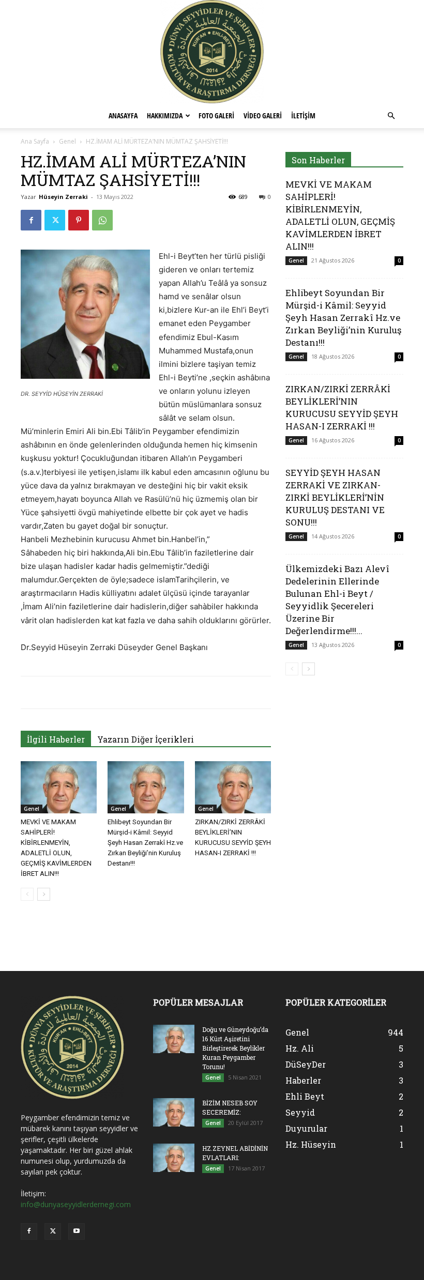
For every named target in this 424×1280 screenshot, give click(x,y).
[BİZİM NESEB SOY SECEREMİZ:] (173, 1112)
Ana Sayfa (35, 141)
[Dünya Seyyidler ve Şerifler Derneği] (212, 51)
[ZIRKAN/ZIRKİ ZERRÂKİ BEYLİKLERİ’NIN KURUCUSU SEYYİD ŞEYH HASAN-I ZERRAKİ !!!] (233, 787)
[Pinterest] (78, 220)
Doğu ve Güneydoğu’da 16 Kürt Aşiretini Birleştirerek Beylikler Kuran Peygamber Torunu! (235, 1048)
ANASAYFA (123, 115)
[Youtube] (76, 1231)
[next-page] (43, 894)
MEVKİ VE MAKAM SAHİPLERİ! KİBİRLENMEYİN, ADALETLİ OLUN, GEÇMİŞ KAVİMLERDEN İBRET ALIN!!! (340, 215)
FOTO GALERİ (216, 115)
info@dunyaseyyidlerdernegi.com (76, 1204)
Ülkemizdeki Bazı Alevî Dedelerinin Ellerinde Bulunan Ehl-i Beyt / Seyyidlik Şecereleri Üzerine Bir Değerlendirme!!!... (337, 600)
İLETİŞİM (303, 115)
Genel (67, 141)
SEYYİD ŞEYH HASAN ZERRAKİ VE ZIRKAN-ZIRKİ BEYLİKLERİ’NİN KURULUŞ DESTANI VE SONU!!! (335, 497)
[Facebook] (31, 220)
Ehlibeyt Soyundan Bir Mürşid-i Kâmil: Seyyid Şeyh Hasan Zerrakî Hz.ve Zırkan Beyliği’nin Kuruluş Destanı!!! (145, 842)
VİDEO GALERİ (263, 115)
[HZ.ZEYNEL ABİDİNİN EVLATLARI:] (173, 1158)
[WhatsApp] (102, 220)
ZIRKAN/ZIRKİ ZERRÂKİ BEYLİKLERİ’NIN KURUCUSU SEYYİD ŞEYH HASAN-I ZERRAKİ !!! (341, 407)
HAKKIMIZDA (165, 115)
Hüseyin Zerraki (63, 197)
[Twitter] (54, 220)
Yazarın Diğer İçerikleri (145, 739)
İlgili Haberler (56, 739)
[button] (390, 116)
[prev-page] (27, 894)
